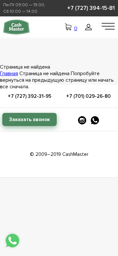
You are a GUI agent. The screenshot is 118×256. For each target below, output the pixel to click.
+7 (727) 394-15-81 (91, 8)
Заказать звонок (29, 119)
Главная (9, 73)
